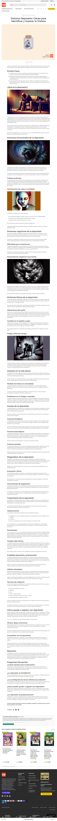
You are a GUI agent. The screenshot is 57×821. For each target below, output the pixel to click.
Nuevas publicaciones (46, 793)
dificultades (32, 235)
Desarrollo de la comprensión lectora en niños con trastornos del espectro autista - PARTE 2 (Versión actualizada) (48, 754)
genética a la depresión (23, 675)
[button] (54, 5)
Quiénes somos (21, 777)
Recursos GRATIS (32, 777)
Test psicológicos (32, 783)
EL (45, 8)
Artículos (30, 788)
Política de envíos (52, 809)
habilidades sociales (34, 436)
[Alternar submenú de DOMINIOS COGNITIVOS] (13, 8)
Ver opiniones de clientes (8, 724)
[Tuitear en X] (13, 709)
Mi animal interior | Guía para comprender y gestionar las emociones (8, 751)
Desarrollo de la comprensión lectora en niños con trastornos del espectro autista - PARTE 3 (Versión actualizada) (35, 754)
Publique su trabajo (22, 782)
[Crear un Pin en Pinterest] (18, 709)
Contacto (20, 785)
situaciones (39, 533)
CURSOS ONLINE (5, 11)
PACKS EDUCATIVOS (29, 8)
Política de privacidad (52, 807)
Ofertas (51, 1)
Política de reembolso (43, 807)
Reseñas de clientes (33, 785)
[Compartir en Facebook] (16, 709)
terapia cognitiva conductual (14, 532)
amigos (14, 374)
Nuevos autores (44, 1)
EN (38, 8)
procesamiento (27, 248)
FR (41, 8)
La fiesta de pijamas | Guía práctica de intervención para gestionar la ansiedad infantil (21, 752)
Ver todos (53, 729)
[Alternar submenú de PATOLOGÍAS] (22, 8)
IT (43, 8)
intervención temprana (41, 655)
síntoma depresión (31, 15)
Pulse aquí (19, 1)
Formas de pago (32, 775)
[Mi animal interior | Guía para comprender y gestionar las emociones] (8, 739)
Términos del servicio (35, 807)
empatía (10, 619)
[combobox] (27, 5)
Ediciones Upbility (7, 807)
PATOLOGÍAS (18, 8)
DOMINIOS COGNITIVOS (7, 8)
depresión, (24, 15)
